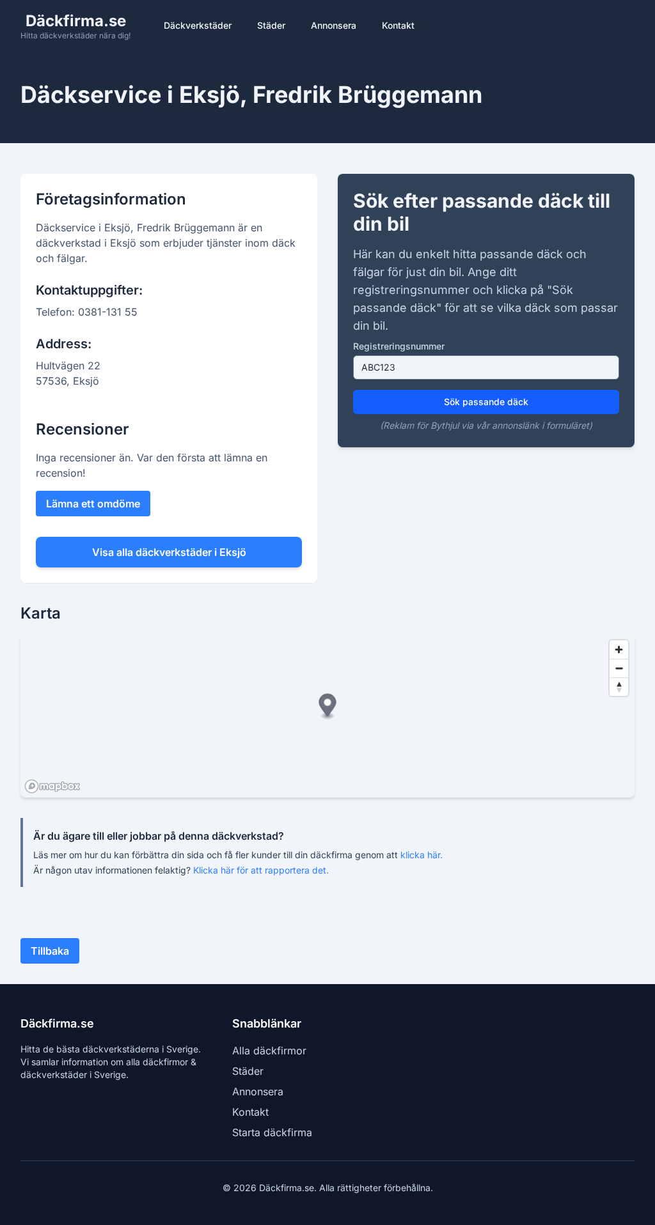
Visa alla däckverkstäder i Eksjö (169, 552)
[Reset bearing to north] (619, 686)
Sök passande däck (486, 401)
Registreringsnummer (399, 346)
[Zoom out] (619, 668)
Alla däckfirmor (269, 1050)
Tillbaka (50, 950)
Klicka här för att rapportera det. (261, 870)
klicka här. (421, 854)
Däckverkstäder (198, 25)
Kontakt (398, 25)
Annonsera (333, 25)
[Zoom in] (619, 649)
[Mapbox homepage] (52, 786)
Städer (271, 25)
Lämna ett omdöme (93, 503)
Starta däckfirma (272, 1132)
